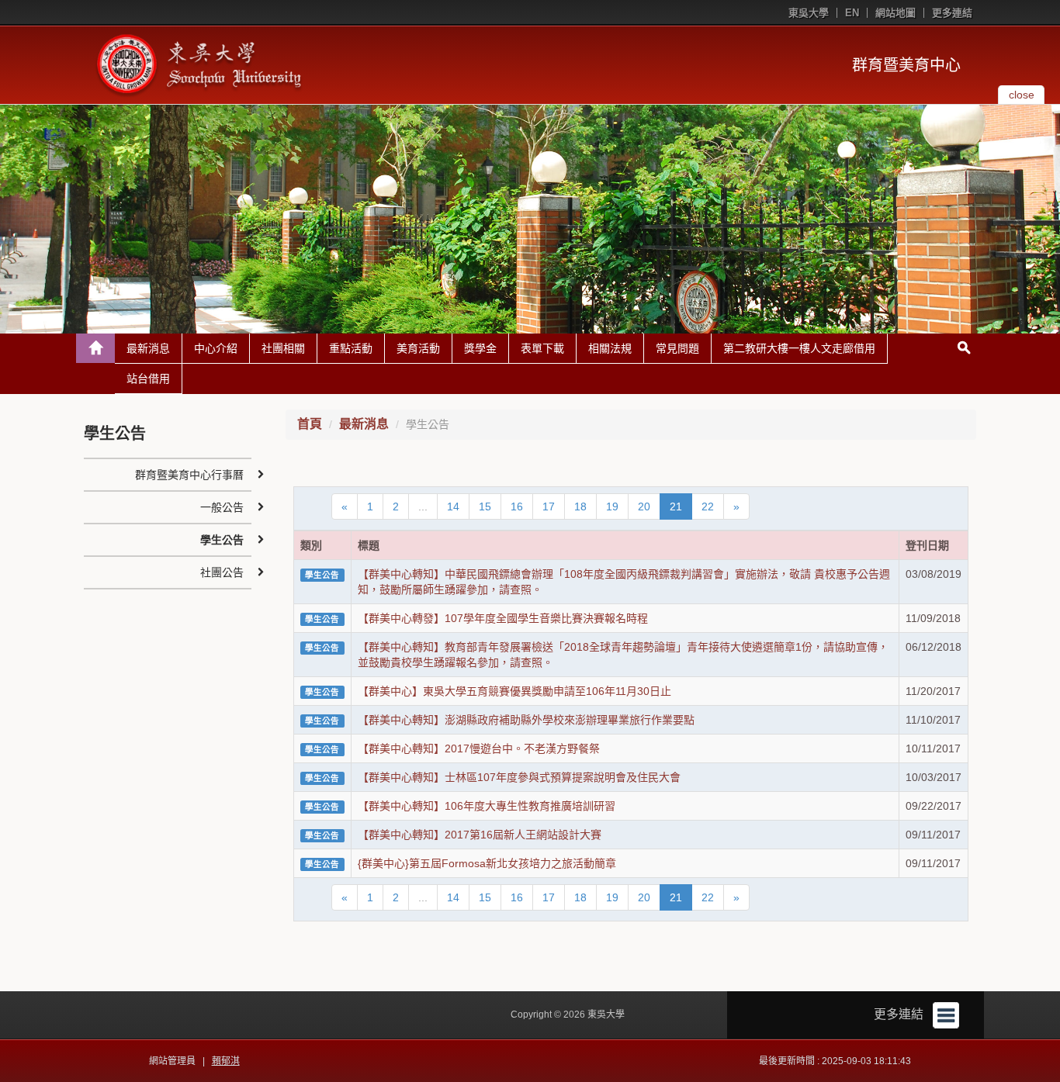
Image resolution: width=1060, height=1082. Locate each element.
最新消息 (148, 348)
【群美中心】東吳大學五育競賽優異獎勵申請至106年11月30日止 (514, 691)
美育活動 (418, 348)
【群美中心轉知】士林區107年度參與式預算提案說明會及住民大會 (519, 777)
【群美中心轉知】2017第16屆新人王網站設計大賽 (479, 834)
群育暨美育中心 (906, 65)
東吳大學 (808, 13)
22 (707, 506)
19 (612, 506)
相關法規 (610, 348)
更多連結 (952, 13)
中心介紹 (215, 348)
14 (453, 506)
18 (580, 506)
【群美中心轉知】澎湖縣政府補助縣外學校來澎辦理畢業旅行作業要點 (526, 720)
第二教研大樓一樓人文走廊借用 (799, 348)
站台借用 (148, 378)
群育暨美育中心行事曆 (189, 474)
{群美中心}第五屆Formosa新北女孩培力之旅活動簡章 (487, 863)
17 (548, 506)
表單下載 (542, 348)
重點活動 (350, 348)
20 (644, 506)
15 (485, 506)
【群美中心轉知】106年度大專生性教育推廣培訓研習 (486, 806)
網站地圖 (895, 13)
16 (517, 506)
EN (852, 13)
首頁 (309, 423)
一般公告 (222, 507)
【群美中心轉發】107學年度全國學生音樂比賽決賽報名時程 (503, 618)
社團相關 (283, 348)
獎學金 (480, 348)
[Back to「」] (95, 348)
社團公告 (222, 572)
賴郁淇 (226, 1061)
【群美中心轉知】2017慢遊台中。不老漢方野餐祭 (479, 748)
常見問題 (677, 348)
